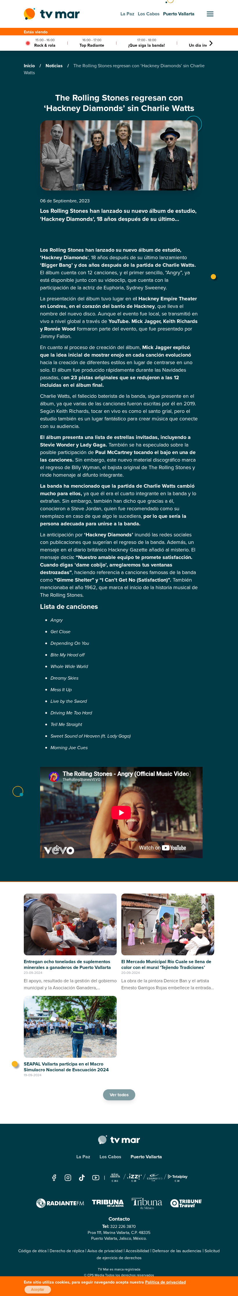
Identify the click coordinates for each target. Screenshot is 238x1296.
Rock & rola (44, 45)
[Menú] (210, 14)
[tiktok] (81, 1177)
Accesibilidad (137, 1251)
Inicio (30, 65)
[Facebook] (54, 1177)
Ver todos (119, 1095)
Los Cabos (110, 1156)
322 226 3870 (123, 1227)
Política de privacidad (165, 1282)
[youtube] (95, 1177)
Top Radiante (92, 45)
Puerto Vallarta (146, 1156)
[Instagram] (67, 1177)
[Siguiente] (211, 43)
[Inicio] (52, 14)
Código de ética (32, 1251)
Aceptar (37, 1290)
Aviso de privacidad (104, 1251)
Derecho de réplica (67, 1251)
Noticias (55, 65)
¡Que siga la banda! (146, 45)
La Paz (83, 1156)
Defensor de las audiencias (176, 1251)
